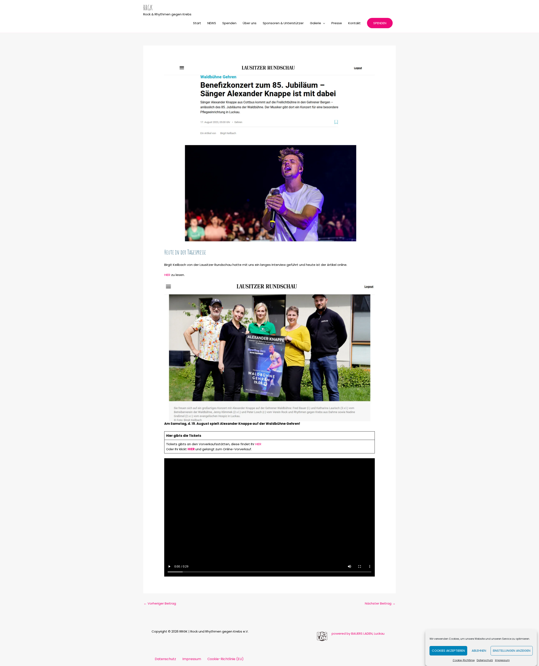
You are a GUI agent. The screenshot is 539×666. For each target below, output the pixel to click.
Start (197, 23)
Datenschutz (485, 660)
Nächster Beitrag (380, 603)
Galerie (315, 23)
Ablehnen (479, 651)
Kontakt (354, 23)
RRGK (147, 7)
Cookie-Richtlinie (464, 660)
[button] (380, 23)
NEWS (211, 23)
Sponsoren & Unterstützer (283, 23)
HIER (167, 275)
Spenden (229, 23)
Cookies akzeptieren (448, 651)
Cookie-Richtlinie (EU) (225, 659)
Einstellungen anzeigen (511, 651)
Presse (336, 23)
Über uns (249, 23)
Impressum (502, 660)
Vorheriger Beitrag (160, 603)
